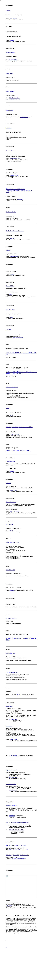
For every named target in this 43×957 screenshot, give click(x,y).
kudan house (20, 199)
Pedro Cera (12, 238)
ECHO (11, 415)
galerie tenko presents (18, 337)
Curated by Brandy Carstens (15, 230)
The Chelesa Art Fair (11, 211)
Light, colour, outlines (11, 770)
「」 (18, 450)
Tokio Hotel (8, 329)
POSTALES (8, 128)
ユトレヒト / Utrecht (14, 434)
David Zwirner (13, 18)
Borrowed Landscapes (11, 502)
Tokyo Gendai (9, 110)
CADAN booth (24, 117)
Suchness (8, 10)
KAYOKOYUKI (13, 59)
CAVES (11, 294)
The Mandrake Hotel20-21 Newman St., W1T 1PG (13, 98)
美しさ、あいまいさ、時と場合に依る (15, 189)
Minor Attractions (10, 91)
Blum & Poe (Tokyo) (14, 511)
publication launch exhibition (19, 427)
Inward (7, 408)
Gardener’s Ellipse (10, 285)
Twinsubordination (10, 461)
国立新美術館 (12, 815)
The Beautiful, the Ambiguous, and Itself (15, 190)
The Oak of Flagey (10, 309)
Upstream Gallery (13, 256)
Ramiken (11, 40)
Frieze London (9, 73)
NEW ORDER (9, 524)
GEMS (11, 317)
